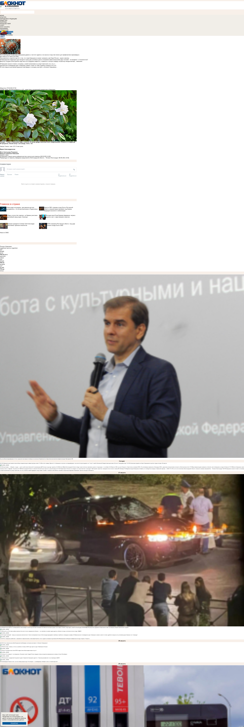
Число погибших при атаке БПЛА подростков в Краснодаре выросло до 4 (19, 650)
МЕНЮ (2, 15)
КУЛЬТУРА (3, 17)
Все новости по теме (6, 56)
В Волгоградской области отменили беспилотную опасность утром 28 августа (39, 468)
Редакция (2, 38)
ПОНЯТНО (14, 723)
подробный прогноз (5, 248)
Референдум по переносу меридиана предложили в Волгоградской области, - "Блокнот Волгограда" (29, 158)
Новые (2, 174)
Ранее (16, 174)
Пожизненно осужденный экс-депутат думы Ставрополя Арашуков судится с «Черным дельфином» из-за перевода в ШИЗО (31, 657)
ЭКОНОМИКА (4, 28)
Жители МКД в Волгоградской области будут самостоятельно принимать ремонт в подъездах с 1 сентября (84, 467)
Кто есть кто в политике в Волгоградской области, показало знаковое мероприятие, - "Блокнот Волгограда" (197, 468)
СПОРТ (2, 25)
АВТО (9, 33)
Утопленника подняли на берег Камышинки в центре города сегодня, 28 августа (148, 463)
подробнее (14, 248)
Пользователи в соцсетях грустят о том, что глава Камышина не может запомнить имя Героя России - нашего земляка (34, 58)
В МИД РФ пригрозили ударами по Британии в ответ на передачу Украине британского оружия (106, 627)
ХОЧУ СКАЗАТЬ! (5, 27)
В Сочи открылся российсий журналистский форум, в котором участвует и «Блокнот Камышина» (25, 643)
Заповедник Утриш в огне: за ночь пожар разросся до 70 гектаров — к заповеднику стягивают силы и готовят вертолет (30, 661)
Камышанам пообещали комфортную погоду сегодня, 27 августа (74, 638)
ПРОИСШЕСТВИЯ (5, 23)
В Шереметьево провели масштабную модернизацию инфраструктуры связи (21, 463)
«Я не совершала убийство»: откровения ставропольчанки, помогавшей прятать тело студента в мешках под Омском (30, 638)
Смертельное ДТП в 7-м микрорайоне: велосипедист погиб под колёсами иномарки (22, 627)
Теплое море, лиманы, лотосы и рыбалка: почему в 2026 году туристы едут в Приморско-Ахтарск (25, 646)
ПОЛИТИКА (3, 22)
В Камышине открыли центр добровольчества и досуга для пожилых (20, 156)
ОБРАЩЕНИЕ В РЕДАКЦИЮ (8, 19)
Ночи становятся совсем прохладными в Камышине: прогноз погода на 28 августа (75, 470)
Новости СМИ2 (4, 232)
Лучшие (9, 174)
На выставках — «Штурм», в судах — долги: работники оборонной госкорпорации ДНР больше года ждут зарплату (29, 467)
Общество (3, 88)
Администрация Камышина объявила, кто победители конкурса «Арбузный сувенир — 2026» (148, 468)
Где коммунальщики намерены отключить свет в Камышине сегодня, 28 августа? (211, 467)
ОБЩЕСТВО (3, 20)
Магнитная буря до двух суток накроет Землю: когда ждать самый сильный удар (63, 627)
